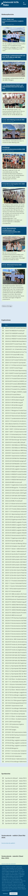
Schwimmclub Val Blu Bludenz (11, 3)
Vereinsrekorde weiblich (8, 843)
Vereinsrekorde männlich (8, 864)
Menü (24, 4)
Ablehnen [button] (5, 893)
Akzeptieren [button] (13, 893)
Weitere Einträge (7, 306)
